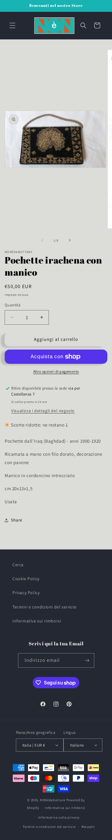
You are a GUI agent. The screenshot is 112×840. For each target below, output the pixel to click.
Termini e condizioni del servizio (44, 607)
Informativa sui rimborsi (36, 621)
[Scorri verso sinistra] (42, 240)
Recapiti (88, 826)
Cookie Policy (26, 578)
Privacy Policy (26, 592)
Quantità (13, 305)
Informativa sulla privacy (59, 817)
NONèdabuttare (52, 800)
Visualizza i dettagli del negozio (43, 410)
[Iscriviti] (87, 660)
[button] (12, 25)
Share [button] (16, 520)
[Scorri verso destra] (70, 240)
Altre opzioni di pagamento (56, 371)
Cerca (18, 564)
